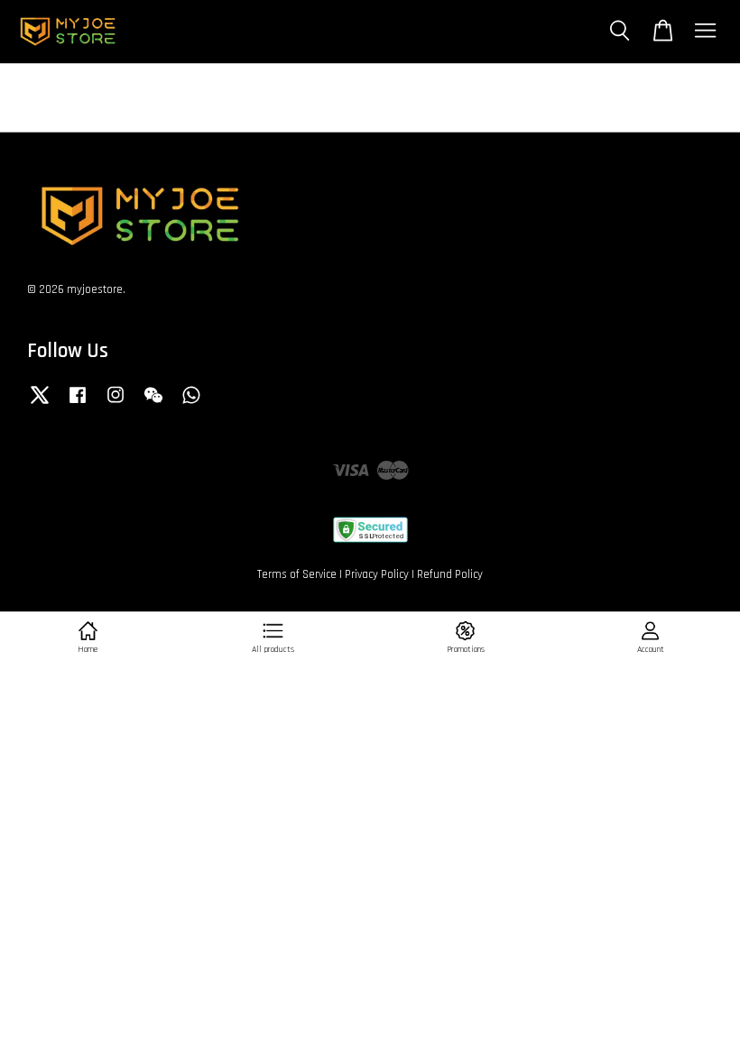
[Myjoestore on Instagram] (115, 404)
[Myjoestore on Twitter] (39, 404)
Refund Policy (450, 574)
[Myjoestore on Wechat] (153, 404)
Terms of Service (297, 574)
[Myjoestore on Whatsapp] (191, 404)
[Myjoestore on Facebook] (77, 404)
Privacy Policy (377, 574)
